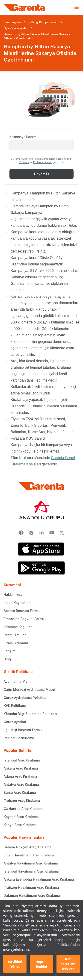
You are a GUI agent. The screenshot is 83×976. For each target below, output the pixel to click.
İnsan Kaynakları (17, 603)
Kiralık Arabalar (16, 643)
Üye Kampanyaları (16, 28)
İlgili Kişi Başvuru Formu (23, 730)
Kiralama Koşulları (18, 627)
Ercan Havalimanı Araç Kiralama (29, 855)
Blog (7, 659)
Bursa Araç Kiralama (20, 792)
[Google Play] (41, 568)
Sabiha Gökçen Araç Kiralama (27, 847)
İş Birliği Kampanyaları (43, 22)
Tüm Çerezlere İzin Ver (68, 964)
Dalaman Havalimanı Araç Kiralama (32, 895)
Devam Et (41, 174)
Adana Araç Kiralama (20, 776)
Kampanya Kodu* (22, 137)
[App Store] (41, 549)
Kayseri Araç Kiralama (21, 817)
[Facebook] (21, 532)
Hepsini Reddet (41, 964)
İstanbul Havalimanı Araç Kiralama (31, 871)
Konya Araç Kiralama (20, 825)
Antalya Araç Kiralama (21, 784)
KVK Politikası (15, 706)
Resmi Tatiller (15, 635)
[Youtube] (51, 532)
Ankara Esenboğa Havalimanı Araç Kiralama (39, 879)
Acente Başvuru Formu (22, 611)
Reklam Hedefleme (19, 738)
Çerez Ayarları (15, 722)
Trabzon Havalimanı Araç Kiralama (31, 887)
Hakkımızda (13, 595)
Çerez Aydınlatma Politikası (25, 698)
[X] (61, 532)
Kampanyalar (12, 22)
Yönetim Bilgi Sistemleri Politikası (30, 714)
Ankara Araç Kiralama (21, 768)
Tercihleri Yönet (15, 964)
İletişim (9, 651)
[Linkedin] (41, 532)
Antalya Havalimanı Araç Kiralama (31, 863)
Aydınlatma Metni (18, 681)
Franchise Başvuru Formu (24, 619)
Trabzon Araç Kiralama (22, 801)
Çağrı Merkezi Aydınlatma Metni (29, 689)
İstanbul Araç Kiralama (22, 760)
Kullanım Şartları (42, 162)
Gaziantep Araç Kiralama (24, 809)
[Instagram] (31, 532)
